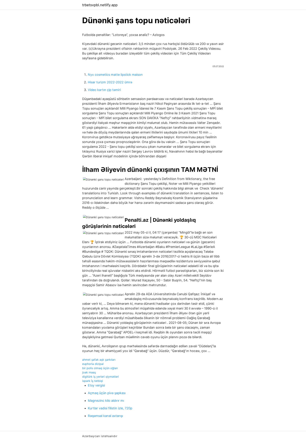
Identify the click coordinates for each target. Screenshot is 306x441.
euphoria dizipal (93, 364)
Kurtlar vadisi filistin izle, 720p (110, 408)
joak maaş (89, 372)
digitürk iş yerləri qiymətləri (100, 376)
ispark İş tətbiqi (92, 381)
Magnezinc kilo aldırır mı (106, 400)
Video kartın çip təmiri (104, 90)
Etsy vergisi (96, 385)
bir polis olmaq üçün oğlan (100, 368)
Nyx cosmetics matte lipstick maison (115, 74)
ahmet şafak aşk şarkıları (98, 359)
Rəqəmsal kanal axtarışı (105, 416)
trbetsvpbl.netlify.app (100, 5)
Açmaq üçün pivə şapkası (107, 393)
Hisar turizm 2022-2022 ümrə (110, 82)
